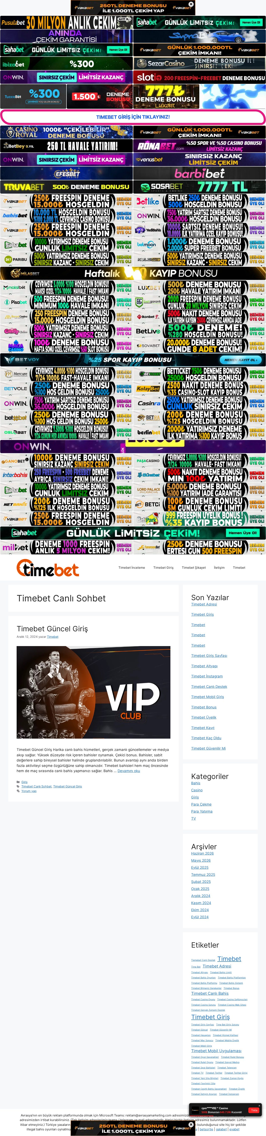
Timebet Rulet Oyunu (202, 1062)
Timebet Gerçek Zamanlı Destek (208, 1010)
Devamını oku (129, 771)
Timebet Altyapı (204, 666)
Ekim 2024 (200, 910)
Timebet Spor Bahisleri (203, 1067)
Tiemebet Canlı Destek (203, 960)
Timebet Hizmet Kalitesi (225, 1035)
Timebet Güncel (199, 1029)
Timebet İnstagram (207, 676)
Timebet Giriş (163, 568)
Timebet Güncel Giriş (52, 628)
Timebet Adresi (204, 604)
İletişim (219, 568)
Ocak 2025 (200, 889)
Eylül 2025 (199, 867)
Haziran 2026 (202, 853)
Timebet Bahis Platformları (232, 977)
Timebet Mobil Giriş (207, 697)
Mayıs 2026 (201, 860)
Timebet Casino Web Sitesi (232, 1005)
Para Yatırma (202, 811)
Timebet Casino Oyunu (203, 999)
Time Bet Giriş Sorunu (227, 1024)
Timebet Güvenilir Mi (208, 748)
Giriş (24, 782)
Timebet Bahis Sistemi (231, 983)
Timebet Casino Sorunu (203, 1005)
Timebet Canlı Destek (209, 687)
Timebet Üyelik (203, 717)
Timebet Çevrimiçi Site (203, 1083)
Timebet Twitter (214, 1073)
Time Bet (196, 966)
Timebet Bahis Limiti (221, 972)
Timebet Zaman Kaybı (232, 1078)
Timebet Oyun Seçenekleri (205, 1057)
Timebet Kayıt (202, 728)
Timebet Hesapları (201, 1035)
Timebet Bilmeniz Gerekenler (206, 988)
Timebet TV (197, 1073)
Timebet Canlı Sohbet (36, 786)
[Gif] (133, 273)
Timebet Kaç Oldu (206, 738)
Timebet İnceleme (131, 568)
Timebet (239, 568)
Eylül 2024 (200, 917)
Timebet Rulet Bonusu (232, 1057)
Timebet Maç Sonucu (202, 1040)
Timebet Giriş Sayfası (209, 656)
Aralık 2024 (200, 896)
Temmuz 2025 (203, 875)
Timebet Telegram (226, 1067)
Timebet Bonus (204, 707)
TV (193, 818)
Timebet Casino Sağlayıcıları (232, 999)
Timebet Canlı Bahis (210, 993)
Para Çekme (201, 804)
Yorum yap (29, 791)
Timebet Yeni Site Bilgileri (204, 1078)
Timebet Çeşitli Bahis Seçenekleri (209, 1089)
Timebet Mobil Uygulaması (216, 1050)
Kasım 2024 (201, 903)
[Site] (66, 201)
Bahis (195, 783)
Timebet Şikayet (194, 568)
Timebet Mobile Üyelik (227, 1040)
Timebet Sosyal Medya (227, 1062)
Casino (197, 790)
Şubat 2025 (201, 882)
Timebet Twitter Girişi (236, 1073)
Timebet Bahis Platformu (204, 983)
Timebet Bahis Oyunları (203, 977)
